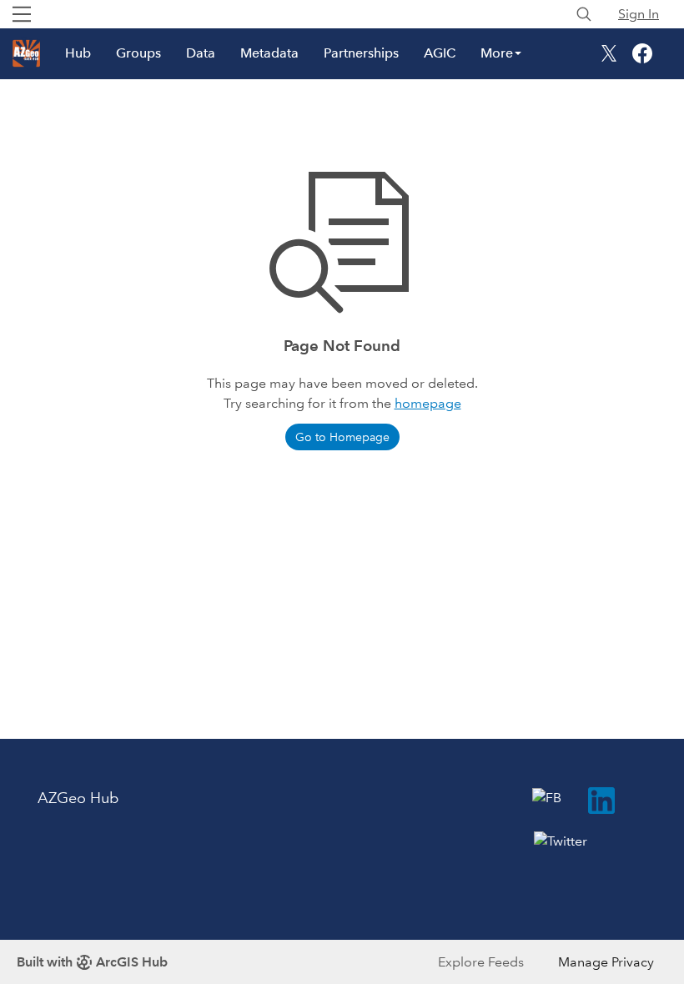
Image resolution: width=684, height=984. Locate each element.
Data (200, 53)
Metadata (269, 53)
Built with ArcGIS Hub (92, 962)
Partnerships (361, 53)
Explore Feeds (481, 962)
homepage (428, 403)
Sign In (638, 14)
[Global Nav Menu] (22, 14)
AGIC (439, 53)
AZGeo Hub (78, 798)
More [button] (496, 53)
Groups (138, 53)
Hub (78, 53)
